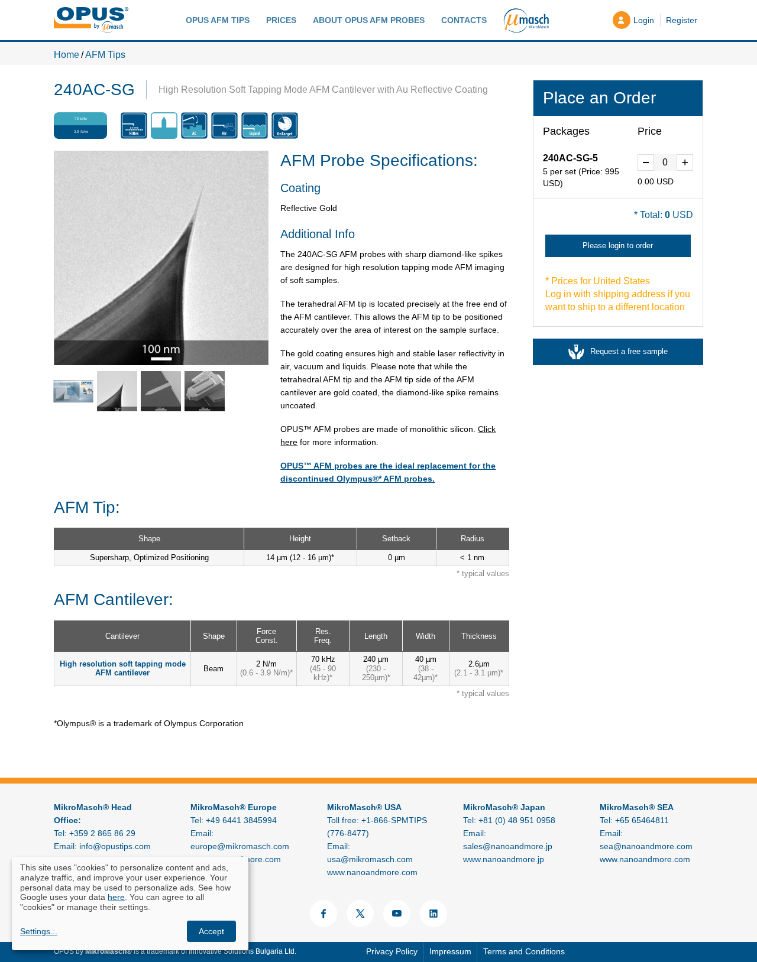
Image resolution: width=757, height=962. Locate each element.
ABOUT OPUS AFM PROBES (369, 20)
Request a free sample (629, 351)
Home (66, 55)
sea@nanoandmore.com (646, 846)
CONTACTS (464, 20)
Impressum (450, 951)
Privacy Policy (392, 951)
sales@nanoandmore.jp (507, 846)
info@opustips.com (115, 846)
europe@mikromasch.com (239, 846)
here (116, 897)
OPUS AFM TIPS (218, 20)
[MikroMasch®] (526, 20)
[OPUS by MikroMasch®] (91, 19)
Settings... (38, 931)
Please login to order (618, 245)
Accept (211, 931)
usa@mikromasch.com (370, 859)
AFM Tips (105, 55)
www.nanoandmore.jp (503, 859)
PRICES (281, 20)
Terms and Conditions (524, 951)
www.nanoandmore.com (372, 872)
